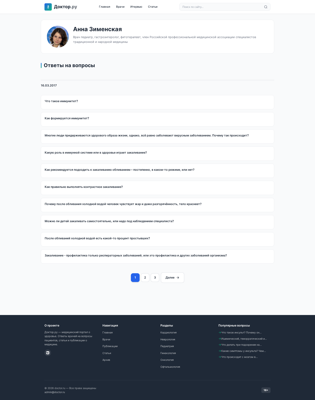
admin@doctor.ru (54, 392)
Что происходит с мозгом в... (239, 356)
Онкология (167, 359)
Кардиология (168, 332)
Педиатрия (167, 346)
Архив (106, 359)
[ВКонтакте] (47, 352)
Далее (170, 277)
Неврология (167, 339)
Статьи (153, 6)
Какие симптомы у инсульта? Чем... (243, 350)
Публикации (110, 346)
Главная (104, 6)
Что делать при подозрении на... (241, 344)
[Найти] (265, 7)
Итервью (136, 6)
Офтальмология (170, 366)
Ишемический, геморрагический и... (244, 338)
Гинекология (168, 353)
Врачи (120, 6)
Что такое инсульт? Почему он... (241, 332)
